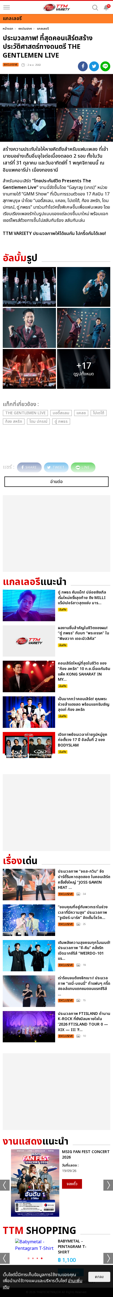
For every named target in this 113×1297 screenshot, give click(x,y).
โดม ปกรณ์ (38, 421)
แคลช (81, 413)
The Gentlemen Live (25, 413)
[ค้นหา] (95, 7)
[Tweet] (94, 66)
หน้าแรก (8, 29)
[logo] (56, 7)
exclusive (25, 29)
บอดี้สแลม (61, 413)
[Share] (83, 66)
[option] (56, 1183)
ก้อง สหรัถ (13, 421)
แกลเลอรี (43, 29)
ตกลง (99, 1277)
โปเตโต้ (98, 413)
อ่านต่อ (56, 481)
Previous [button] (5, 1185)
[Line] (105, 66)
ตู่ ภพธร (61, 421)
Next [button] (108, 1185)
